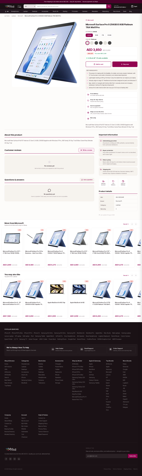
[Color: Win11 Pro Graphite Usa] (96, 43)
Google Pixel (72, 339)
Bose (124, 391)
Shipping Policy (43, 423)
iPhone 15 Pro (28, 333)
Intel (124, 372)
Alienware (126, 402)
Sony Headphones (69, 336)
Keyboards (58, 372)
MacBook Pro (90, 333)
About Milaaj (8, 421)
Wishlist (23, 429)
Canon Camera (125, 336)
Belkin (124, 396)
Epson (108, 383)
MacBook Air (81, 333)
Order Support (42, 421)
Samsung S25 (71, 333)
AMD (124, 375)
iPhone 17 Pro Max (77, 366)
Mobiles (40, 364)
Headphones (42, 377)
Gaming (65, 11)
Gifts (6, 369)
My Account (25, 421)
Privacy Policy (42, 429)
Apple (91, 364)
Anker (124, 393)
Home (7, 16)
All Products (8, 366)
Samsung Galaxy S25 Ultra (78, 378)
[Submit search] (108, 6)
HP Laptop (18, 336)
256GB (89, 35)
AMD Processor (117, 339)
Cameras (84, 11)
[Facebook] (6, 458)
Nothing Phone (61, 339)
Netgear (125, 407)
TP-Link (125, 404)
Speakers (58, 377)
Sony (107, 396)
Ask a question (88, 179)
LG (107, 399)
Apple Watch (50, 336)
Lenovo (108, 375)
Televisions (41, 383)
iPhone (23, 377)
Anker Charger (33, 339)
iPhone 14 (37, 333)
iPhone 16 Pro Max (17, 333)
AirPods (91, 375)
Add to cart (99, 64)
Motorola (125, 366)
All (7, 11)
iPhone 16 (7, 333)
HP (107, 377)
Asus (107, 388)
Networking (105, 11)
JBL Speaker (80, 336)
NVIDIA (125, 377)
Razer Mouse (115, 336)
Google (125, 369)
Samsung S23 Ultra (60, 333)
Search (7, 377)
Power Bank (52, 339)
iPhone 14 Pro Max (77, 375)
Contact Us (8, 423)
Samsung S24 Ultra (47, 333)
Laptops (25, 11)
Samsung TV (23, 339)
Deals (124, 11)
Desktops (34, 11)
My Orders (24, 426)
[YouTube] (14, 458)
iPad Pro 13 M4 (76, 394)
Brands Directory (10, 431)
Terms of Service (43, 431)
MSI (124, 380)
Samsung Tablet (40, 336)
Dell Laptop (26, 336)
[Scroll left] (132, 224)
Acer (107, 393)
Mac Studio (107, 333)
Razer (124, 385)
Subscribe (132, 456)
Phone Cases (59, 380)
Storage (57, 383)
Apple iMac (99, 333)
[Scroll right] (135, 224)
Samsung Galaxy (26, 380)
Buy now (126, 64)
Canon (108, 380)
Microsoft (20, 16)
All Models (8, 375)
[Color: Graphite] (109, 43)
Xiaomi (108, 385)
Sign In (23, 418)
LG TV (16, 339)
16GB (96, 35)
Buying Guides (9, 429)
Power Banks (59, 366)
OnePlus (108, 407)
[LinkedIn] (18, 458)
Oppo (107, 404)
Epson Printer (8, 339)
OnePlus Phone (91, 339)
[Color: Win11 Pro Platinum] (105, 43)
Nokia (124, 364)
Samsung (92, 377)
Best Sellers (8, 380)
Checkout (24, 437)
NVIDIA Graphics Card (104, 339)
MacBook (24, 383)
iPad (32, 336)
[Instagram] (10, 458)
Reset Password (43, 434)
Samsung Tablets (94, 383)
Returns (135, 469)
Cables (57, 369)
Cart (22, 434)
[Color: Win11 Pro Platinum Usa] (92, 43)
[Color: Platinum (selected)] (87, 43)
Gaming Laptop (126, 333)
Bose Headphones (91, 336)
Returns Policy (42, 426)
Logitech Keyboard (104, 336)
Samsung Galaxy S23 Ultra (78, 387)
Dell (107, 391)
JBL (124, 388)
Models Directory (10, 434)
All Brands (8, 372)
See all (125, 224)
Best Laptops (116, 333)
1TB (103, 35)
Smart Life (55, 11)
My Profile (24, 423)
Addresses (24, 431)
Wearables (95, 11)
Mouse (57, 375)
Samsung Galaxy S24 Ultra (78, 383)
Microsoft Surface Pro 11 (79, 397)
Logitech (125, 383)
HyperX (125, 399)
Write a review (87, 150)
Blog (130, 11)
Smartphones (15, 11)
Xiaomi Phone (81, 339)
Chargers (58, 364)
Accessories (45, 11)
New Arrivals (116, 11)
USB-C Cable (43, 339)
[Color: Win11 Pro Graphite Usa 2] (100, 43)
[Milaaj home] (9, 6)
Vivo (107, 410)
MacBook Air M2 (77, 391)
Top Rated (8, 385)
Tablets (40, 366)
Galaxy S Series (93, 380)
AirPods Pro (59, 336)
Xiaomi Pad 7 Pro (77, 399)
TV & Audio (75, 11)
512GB (109, 35)
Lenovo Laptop (9, 336)
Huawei (108, 402)
